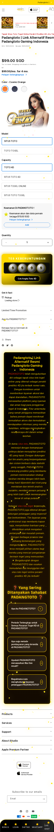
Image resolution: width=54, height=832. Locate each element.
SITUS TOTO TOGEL (14, 195)
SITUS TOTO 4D (12, 177)
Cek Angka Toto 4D (27, 278)
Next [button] (51, 2)
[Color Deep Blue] (15, 89)
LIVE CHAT (47, 827)
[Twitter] (8, 346)
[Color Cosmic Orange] (5, 89)
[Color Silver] (24, 89)
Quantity (6, 235)
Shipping (15, 64)
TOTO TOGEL (11, 150)
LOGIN (16, 827)
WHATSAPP (37, 827)
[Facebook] (4, 346)
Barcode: (18, 46)
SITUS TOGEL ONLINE (15, 186)
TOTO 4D (9, 167)
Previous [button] (2, 2)
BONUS (5, 827)
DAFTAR (26, 827)
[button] (3, 10)
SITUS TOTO (10, 141)
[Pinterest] (13, 346)
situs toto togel (25, 506)
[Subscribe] (44, 798)
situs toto (23, 444)
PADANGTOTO (16, 374)
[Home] (21, 9)
